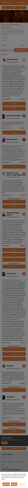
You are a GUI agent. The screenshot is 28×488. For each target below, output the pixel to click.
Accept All (6, 484)
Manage (14, 484)
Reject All (22, 484)
